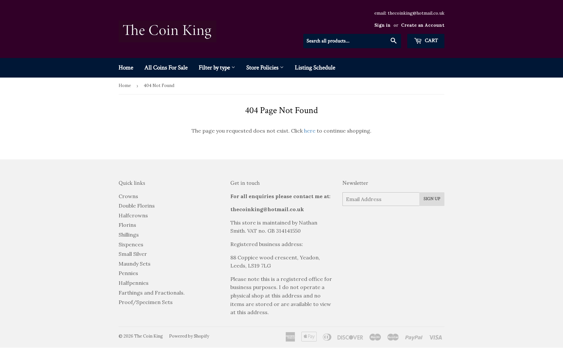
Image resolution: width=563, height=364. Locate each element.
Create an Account (422, 25)
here (309, 130)
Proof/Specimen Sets (146, 302)
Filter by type (215, 68)
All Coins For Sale (166, 68)
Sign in (382, 25)
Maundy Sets (135, 263)
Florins (127, 225)
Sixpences (131, 244)
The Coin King (148, 336)
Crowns (128, 196)
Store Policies (263, 68)
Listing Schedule (315, 68)
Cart (431, 40)
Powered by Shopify (189, 336)
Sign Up (432, 199)
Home (126, 68)
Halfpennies (134, 283)
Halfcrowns (133, 215)
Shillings (129, 234)
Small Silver (133, 254)
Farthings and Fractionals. (152, 292)
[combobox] (352, 41)
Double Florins (137, 205)
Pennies (128, 273)
